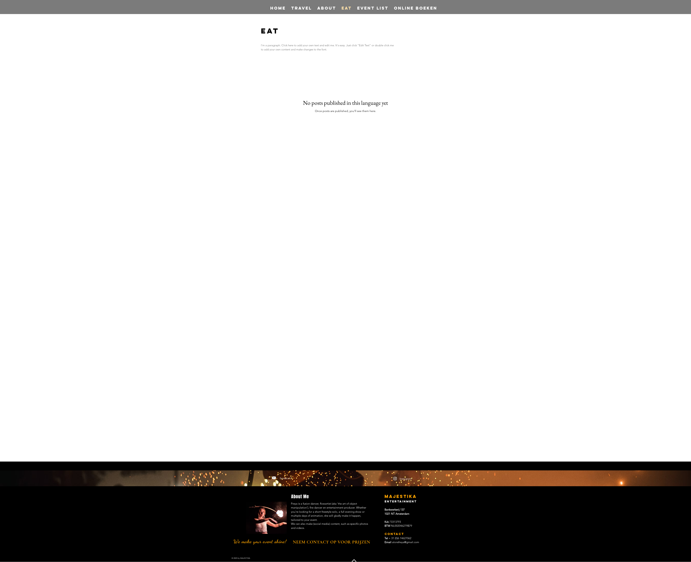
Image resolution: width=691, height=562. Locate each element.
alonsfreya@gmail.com (405, 542)
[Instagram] (395, 478)
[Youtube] (274, 478)
